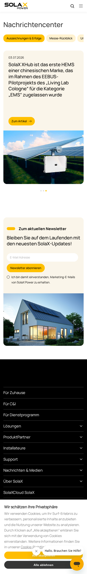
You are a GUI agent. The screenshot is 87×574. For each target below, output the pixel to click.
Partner (23, 436)
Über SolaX (13, 481)
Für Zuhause (14, 392)
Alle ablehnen (43, 565)
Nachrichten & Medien (23, 470)
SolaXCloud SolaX (18, 492)
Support (10, 459)
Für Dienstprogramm (21, 414)
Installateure (14, 447)
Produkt (10, 436)
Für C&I (9, 403)
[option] (43, 117)
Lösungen (12, 425)
